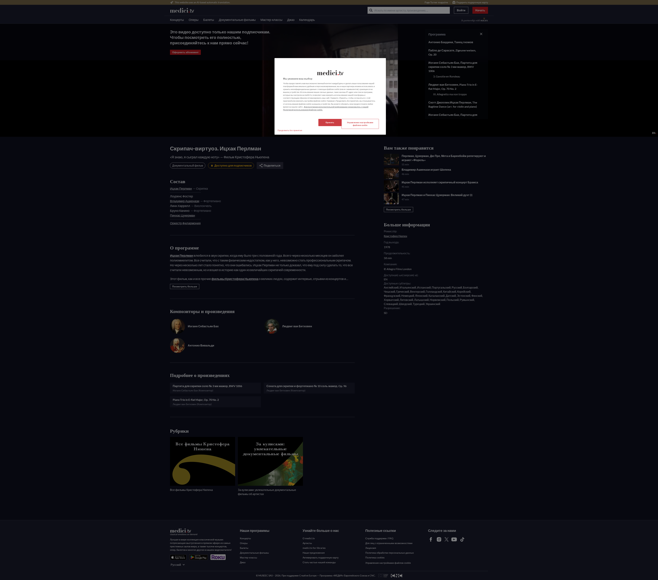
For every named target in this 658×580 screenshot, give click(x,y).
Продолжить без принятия (290, 130)
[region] (330, 96)
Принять (330, 122)
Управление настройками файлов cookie (360, 123)
